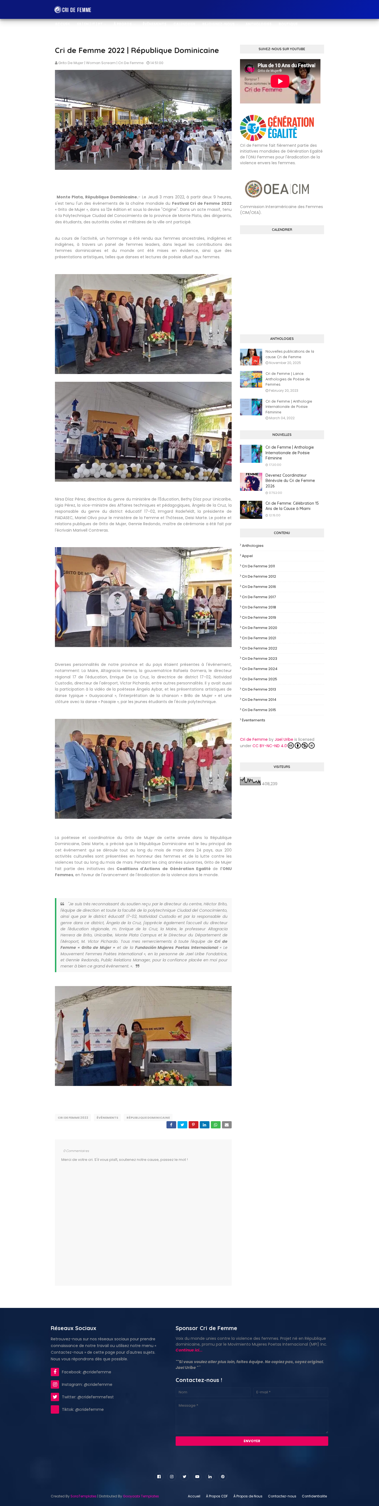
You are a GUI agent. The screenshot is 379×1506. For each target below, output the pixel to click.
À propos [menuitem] (122, 24)
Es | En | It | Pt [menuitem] (90, 24)
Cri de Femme (254, 739)
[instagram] (171, 1476)
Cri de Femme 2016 (259, 586)
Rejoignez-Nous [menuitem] (218, 24)
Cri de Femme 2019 (259, 617)
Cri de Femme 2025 (259, 679)
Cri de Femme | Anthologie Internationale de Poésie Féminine (289, 406)
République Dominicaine (148, 1117)
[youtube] (197, 1476)
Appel (247, 556)
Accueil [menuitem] (62, 24)
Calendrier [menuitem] (184, 24)
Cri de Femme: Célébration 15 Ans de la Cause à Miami (292, 506)
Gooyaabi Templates (141, 1496)
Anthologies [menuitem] (259, 24)
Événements (107, 1117)
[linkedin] (210, 1476)
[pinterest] (222, 1476)
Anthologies (253, 545)
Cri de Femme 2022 (73, 1117)
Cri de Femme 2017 (259, 597)
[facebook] (159, 1476)
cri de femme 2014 (259, 699)
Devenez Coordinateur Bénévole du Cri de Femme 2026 (290, 481)
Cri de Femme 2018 (259, 607)
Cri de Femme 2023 (259, 658)
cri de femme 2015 (259, 709)
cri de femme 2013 (259, 689)
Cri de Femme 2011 (258, 566)
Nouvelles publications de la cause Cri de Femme (290, 354)
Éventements (253, 720)
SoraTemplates (83, 1496)
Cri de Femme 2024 (259, 668)
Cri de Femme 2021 (259, 638)
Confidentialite (314, 1496)
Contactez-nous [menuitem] (72, 43)
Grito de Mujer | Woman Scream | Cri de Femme (101, 62)
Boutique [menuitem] (288, 24)
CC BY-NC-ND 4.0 (269, 746)
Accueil (194, 1496)
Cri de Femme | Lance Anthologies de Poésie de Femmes (288, 378)
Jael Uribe (284, 739)
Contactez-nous (282, 1496)
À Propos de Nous (247, 1496)
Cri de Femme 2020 (259, 627)
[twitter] (184, 1476)
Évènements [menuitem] (154, 24)
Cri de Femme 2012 (259, 576)
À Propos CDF (217, 1496)
